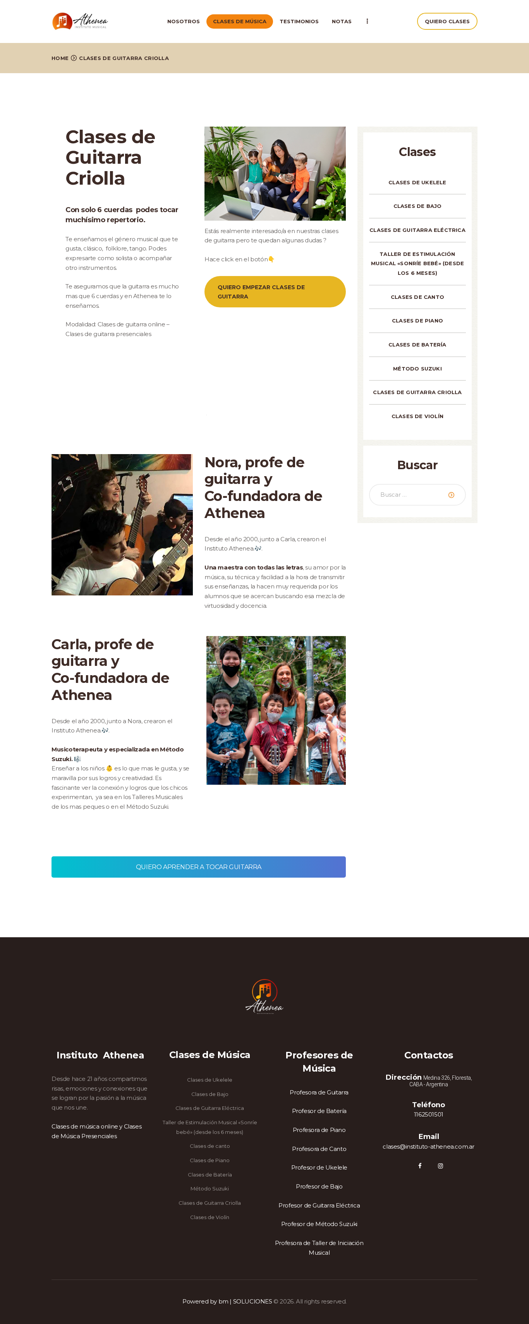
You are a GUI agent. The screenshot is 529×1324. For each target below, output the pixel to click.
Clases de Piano (417, 320)
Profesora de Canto (319, 1148)
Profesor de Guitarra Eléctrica (319, 1205)
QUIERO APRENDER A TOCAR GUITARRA (198, 867)
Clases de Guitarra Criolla (417, 392)
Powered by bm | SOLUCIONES (227, 1301)
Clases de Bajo (417, 206)
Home (60, 58)
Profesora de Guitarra (319, 1092)
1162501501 (428, 1114)
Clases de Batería (417, 344)
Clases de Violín (417, 416)
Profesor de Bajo (319, 1186)
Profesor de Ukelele (319, 1167)
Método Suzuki (417, 368)
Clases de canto (417, 297)
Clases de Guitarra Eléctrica (417, 230)
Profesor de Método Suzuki (319, 1224)
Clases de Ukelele (417, 182)
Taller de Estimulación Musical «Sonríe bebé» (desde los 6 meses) (417, 263)
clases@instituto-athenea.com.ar (428, 1146)
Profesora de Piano (319, 1130)
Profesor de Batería (319, 1111)
